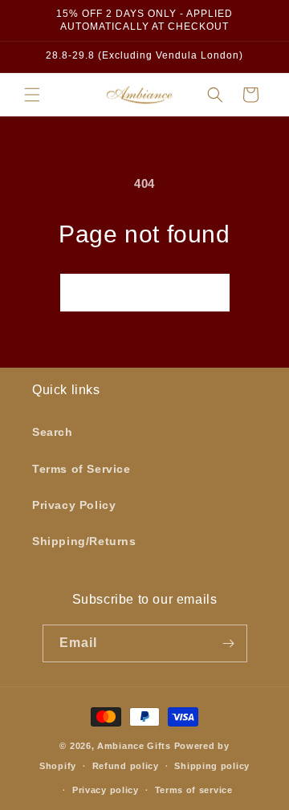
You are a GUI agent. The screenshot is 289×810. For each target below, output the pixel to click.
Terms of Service (81, 468)
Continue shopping (145, 292)
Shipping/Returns (84, 541)
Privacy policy (105, 790)
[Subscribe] (228, 643)
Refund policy (125, 766)
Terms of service (194, 790)
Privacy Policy (74, 505)
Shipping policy (212, 766)
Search (52, 431)
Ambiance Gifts (134, 746)
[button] (32, 94)
